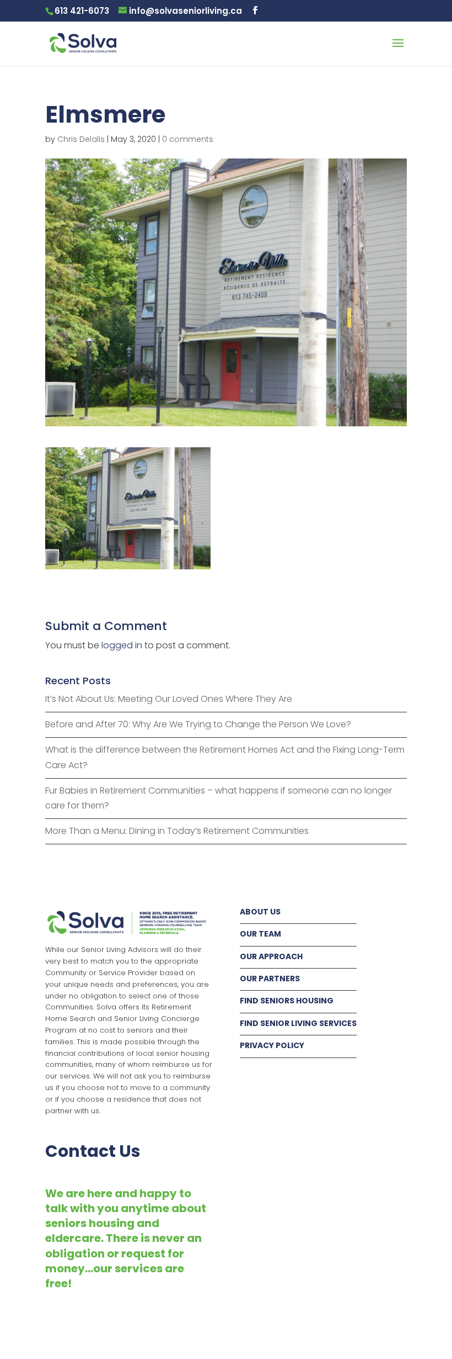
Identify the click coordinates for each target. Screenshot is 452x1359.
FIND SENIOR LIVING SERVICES (298, 1023)
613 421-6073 (82, 11)
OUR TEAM (260, 933)
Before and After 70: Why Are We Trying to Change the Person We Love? (198, 724)
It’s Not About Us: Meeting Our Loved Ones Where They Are (168, 698)
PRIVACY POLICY (272, 1045)
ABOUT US (260, 911)
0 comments (187, 139)
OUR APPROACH (271, 956)
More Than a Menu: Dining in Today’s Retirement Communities (177, 830)
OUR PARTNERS (270, 978)
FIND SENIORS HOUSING (286, 1000)
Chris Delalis (81, 139)
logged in (121, 645)
